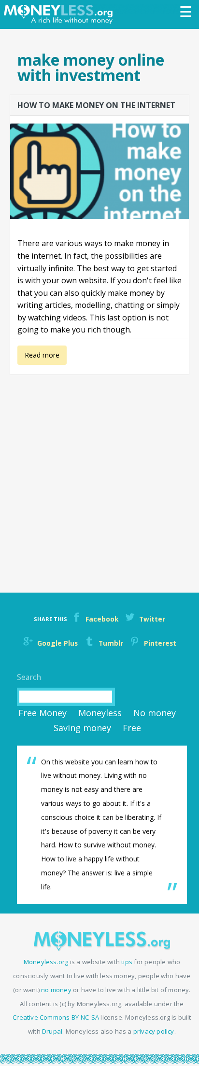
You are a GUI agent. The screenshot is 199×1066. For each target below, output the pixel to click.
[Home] (60, 14)
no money (56, 989)
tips (126, 961)
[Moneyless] (102, 948)
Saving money (82, 728)
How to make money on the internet (96, 105)
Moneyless (100, 713)
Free (132, 728)
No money (154, 713)
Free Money (42, 713)
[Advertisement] (99, 476)
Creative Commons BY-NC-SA (56, 1017)
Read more (40, 357)
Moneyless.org (46, 961)
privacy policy (153, 1031)
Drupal (52, 1031)
